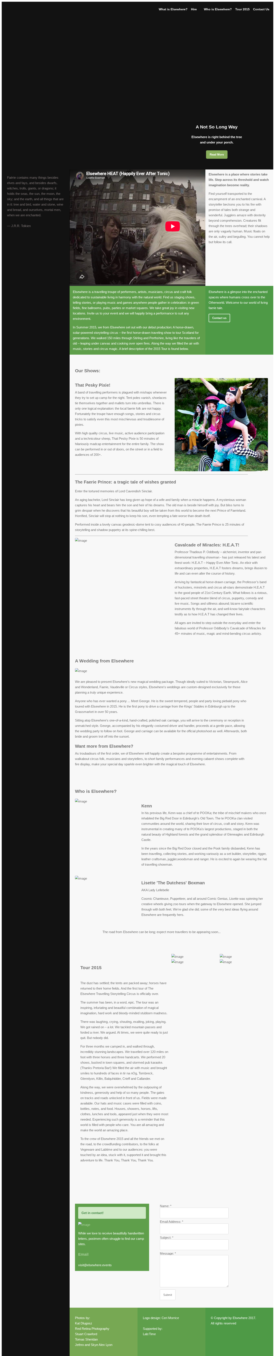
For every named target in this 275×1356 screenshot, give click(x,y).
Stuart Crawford (86, 1334)
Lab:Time (149, 1334)
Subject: (166, 1237)
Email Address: (171, 1221)
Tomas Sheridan (86, 1339)
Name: (165, 1206)
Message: (168, 1253)
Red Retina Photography (92, 1328)
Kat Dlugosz (83, 1323)
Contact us (219, 318)
